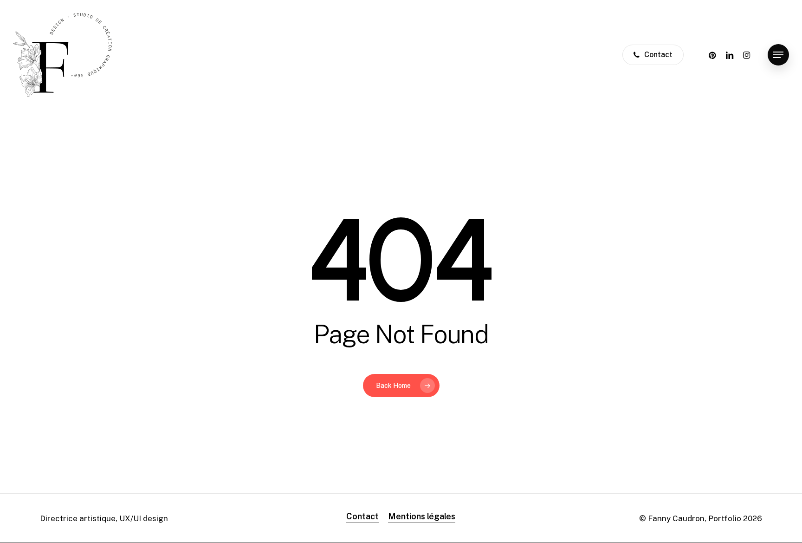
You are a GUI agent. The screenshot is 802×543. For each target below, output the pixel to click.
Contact (362, 516)
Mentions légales (421, 516)
